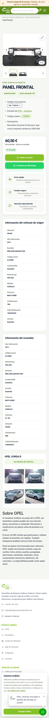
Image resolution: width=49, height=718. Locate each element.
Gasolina (28, 111)
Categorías (9, 653)
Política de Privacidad (13, 672)
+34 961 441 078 (11, 604)
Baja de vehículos (11, 647)
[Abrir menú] (44, 10)
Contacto (8, 659)
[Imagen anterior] (6, 49)
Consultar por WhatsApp (26, 166)
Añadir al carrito (26, 158)
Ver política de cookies (16, 691)
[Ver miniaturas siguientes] (43, 73)
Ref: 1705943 (13, 105)
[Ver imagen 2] (23, 73)
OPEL (20, 111)
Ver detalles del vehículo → (24, 462)
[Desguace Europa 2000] (7, 10)
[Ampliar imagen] (42, 37)
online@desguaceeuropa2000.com (18, 610)
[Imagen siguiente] (42, 49)
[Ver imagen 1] (13, 73)
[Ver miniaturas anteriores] (6, 73)
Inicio (7, 629)
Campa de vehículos (12, 641)
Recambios (9, 635)
